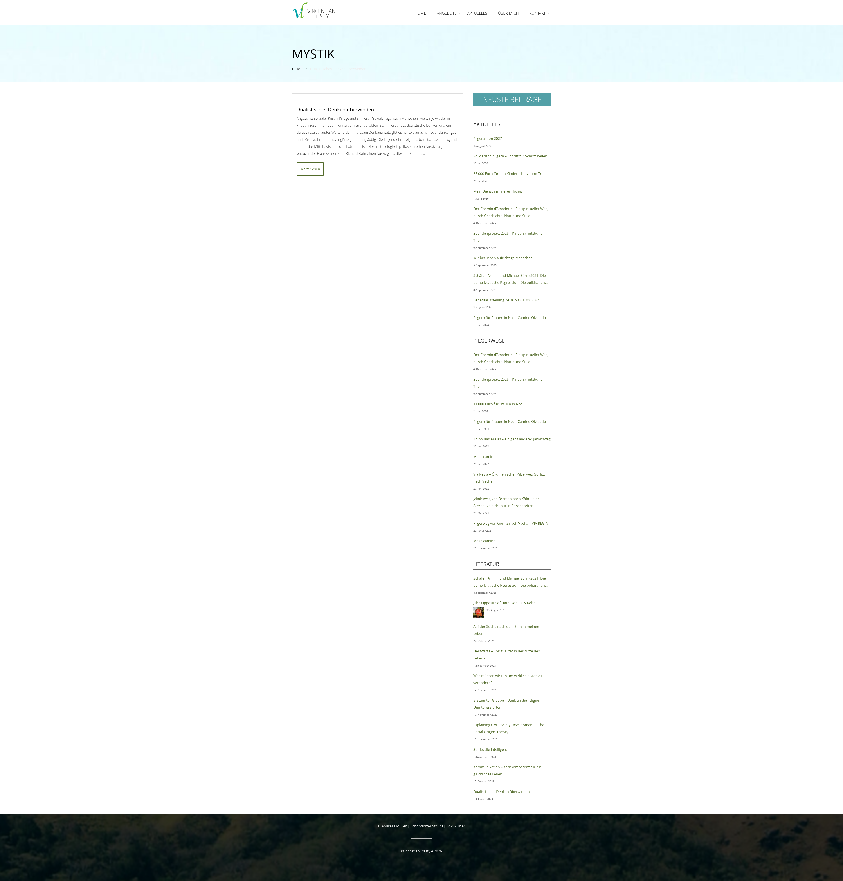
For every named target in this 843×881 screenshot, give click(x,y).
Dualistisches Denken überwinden (335, 109)
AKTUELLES (477, 13)
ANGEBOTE (447, 13)
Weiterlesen (310, 169)
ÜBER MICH (508, 13)
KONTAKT (537, 13)
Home (297, 69)
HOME (420, 13)
